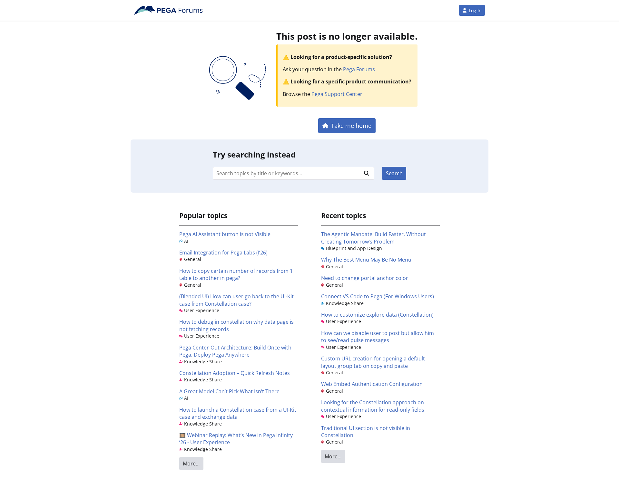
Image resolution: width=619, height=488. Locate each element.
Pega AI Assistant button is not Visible (224, 234)
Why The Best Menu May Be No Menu (366, 259)
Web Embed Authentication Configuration (372, 384)
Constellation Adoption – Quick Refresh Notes (234, 373)
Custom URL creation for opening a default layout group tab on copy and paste (373, 362)
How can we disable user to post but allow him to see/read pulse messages (377, 337)
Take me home (351, 125)
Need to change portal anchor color (364, 278)
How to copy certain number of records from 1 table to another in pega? (236, 274)
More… (191, 463)
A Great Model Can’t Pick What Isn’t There (229, 391)
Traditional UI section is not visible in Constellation (365, 432)
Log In (475, 10)
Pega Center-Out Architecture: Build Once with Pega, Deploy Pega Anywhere (235, 351)
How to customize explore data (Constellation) (377, 314)
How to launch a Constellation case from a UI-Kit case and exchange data (237, 413)
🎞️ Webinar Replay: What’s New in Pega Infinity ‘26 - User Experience (236, 439)
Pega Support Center (336, 94)
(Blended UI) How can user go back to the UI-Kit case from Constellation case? (236, 300)
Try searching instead (254, 154)
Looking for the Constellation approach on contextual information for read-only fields (372, 406)
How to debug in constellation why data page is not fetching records (236, 325)
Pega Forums (359, 69)
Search (394, 173)
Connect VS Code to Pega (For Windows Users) (377, 296)
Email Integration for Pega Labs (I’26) (223, 252)
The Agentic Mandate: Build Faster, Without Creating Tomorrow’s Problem (373, 238)
